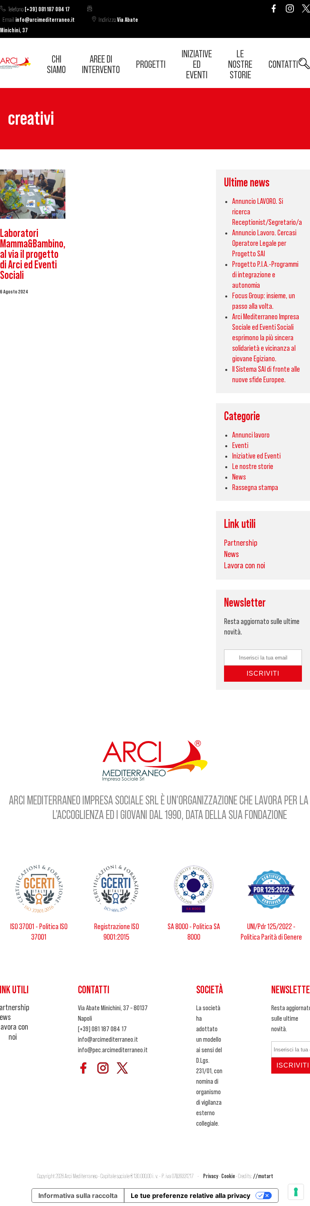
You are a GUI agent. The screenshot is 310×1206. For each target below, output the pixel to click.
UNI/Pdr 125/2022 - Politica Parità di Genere (271, 932)
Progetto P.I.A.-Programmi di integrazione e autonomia (265, 274)
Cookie (228, 1176)
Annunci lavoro (251, 435)
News (239, 477)
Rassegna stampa (255, 488)
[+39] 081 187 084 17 (39, 9)
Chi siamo (56, 64)
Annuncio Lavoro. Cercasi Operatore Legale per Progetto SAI (264, 243)
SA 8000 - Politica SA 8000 (194, 932)
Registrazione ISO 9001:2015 (116, 932)
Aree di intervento (101, 64)
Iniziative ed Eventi (197, 64)
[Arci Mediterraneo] (15, 66)
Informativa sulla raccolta (77, 1195)
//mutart (263, 1176)
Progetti (150, 64)
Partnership (241, 542)
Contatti (283, 64)
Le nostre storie (240, 64)
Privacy (210, 1176)
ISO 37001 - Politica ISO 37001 (38, 932)
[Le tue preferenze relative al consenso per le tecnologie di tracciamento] (296, 1192)
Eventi (240, 446)
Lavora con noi (244, 565)
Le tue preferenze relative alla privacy (190, 1195)
